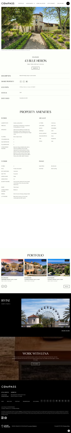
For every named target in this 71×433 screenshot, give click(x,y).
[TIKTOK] (50, 401)
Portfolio (21, 3)
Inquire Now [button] (35, 68)
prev (2, 286)
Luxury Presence (33, 426)
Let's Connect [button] (35, 363)
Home (2, 401)
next (5, 286)
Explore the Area (66, 330)
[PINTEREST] (59, 401)
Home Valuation (40, 3)
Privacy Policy (66, 426)
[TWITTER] (53, 401)
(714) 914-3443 (60, 3)
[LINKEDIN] (47, 401)
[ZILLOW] (65, 401)
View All (66, 286)
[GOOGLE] (62, 401)
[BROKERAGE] (68, 401)
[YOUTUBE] (56, 401)
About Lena (9, 401)
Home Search (29, 3)
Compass (20, 411)
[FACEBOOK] (41, 401)
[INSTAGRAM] (44, 401)
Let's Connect (36, 401)
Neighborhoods (26, 401)
